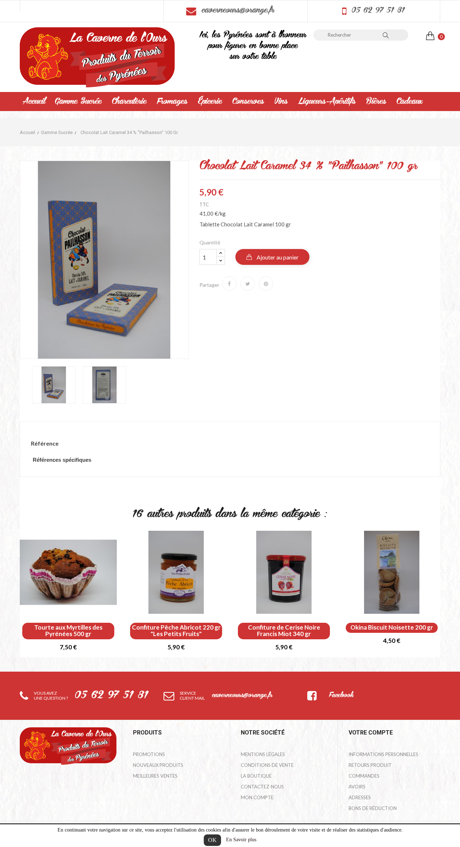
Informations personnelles (383, 754)
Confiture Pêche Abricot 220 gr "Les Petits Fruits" (176, 630)
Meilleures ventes (155, 776)
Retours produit (370, 765)
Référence (45, 443)
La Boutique (256, 776)
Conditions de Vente (267, 765)
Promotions (149, 754)
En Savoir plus (241, 839)
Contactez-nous (262, 787)
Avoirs (357, 787)
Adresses (360, 797)
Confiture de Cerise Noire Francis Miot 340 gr (284, 630)
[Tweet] (247, 283)
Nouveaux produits (158, 765)
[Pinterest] (266, 283)
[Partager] (229, 283)
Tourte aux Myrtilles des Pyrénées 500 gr (68, 630)
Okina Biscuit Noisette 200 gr (391, 627)
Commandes (364, 776)
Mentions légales (263, 754)
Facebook (341, 695)
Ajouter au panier (277, 257)
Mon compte (257, 797)
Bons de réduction (373, 808)
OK (212, 840)
